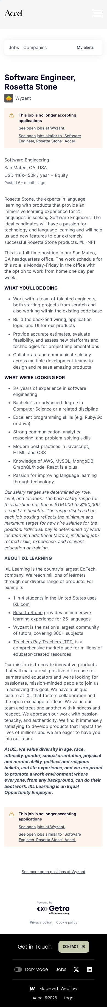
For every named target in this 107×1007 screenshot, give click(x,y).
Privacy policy (41, 922)
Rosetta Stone (28, 612)
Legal (69, 998)
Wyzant (21, 627)
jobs (14, 47)
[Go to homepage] (13, 13)
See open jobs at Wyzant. (42, 128)
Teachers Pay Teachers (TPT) (43, 641)
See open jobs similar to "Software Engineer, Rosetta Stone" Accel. (50, 138)
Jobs (61, 969)
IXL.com (21, 604)
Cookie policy (66, 922)
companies (35, 47)
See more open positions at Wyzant (53, 871)
